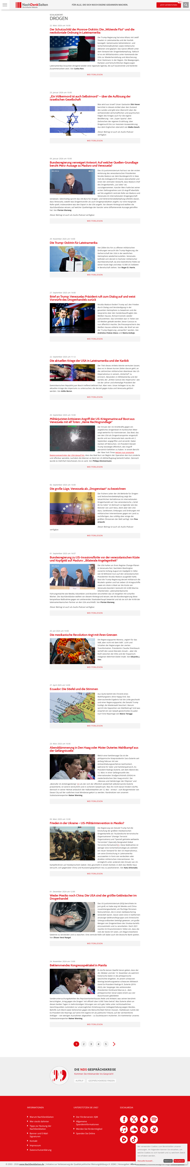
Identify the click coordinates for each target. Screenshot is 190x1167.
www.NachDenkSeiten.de (31, 1164)
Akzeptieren (179, 1161)
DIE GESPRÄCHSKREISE (95, 1069)
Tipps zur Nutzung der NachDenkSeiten (40, 1127)
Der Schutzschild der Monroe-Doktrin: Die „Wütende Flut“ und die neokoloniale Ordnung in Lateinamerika (92, 30)
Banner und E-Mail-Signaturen (39, 1135)
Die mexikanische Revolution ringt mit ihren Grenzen (83, 635)
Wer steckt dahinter (39, 1121)
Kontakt (33, 1141)
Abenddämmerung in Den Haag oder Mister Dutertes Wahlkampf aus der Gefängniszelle (94, 749)
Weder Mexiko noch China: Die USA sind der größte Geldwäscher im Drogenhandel (93, 897)
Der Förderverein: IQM (87, 1117)
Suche (186, 5)
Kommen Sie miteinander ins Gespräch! (93, 1073)
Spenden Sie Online (85, 1133)
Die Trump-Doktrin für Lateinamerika (73, 243)
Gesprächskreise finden (101, 1080)
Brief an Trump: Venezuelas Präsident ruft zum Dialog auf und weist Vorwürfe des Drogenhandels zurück (92, 298)
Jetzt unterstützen (170, 4)
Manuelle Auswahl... (146, 1161)
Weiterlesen (95, 74)
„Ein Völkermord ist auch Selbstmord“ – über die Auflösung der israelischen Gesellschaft (90, 97)
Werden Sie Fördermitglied (89, 1129)
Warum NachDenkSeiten (42, 1117)
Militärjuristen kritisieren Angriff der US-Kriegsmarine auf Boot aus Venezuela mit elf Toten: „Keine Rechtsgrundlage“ (92, 420)
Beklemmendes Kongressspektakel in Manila (78, 965)
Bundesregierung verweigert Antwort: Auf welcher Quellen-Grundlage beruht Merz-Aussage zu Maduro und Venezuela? (94, 164)
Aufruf (79, 1080)
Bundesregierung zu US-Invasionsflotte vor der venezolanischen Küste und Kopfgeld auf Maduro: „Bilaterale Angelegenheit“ (95, 558)
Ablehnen (168, 1161)
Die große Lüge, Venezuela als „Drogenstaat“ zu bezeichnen (88, 489)
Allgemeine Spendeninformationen (87, 1123)
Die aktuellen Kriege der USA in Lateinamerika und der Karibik (89, 361)
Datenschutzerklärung (40, 1150)
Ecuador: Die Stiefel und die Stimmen (74, 689)
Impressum (35, 1145)
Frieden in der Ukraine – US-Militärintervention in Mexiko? (87, 823)
